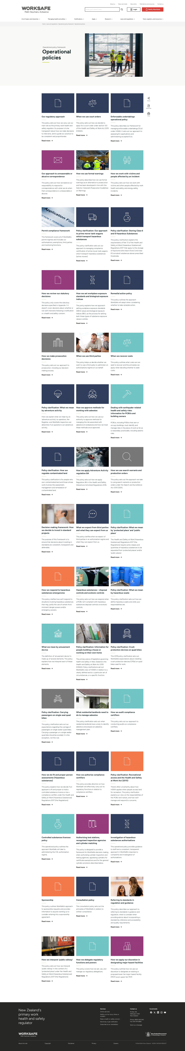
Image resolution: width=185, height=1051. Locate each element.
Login (135, 9)
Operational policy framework (66, 24)
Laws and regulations (51, 24)
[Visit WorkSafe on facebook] (151, 1013)
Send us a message (136, 1025)
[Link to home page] (36, 12)
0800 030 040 (139, 1019)
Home (43, 24)
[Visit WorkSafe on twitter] (154, 1013)
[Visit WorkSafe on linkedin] (158, 1013)
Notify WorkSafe (154, 9)
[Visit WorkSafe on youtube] (164, 1013)
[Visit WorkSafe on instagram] (161, 1013)
